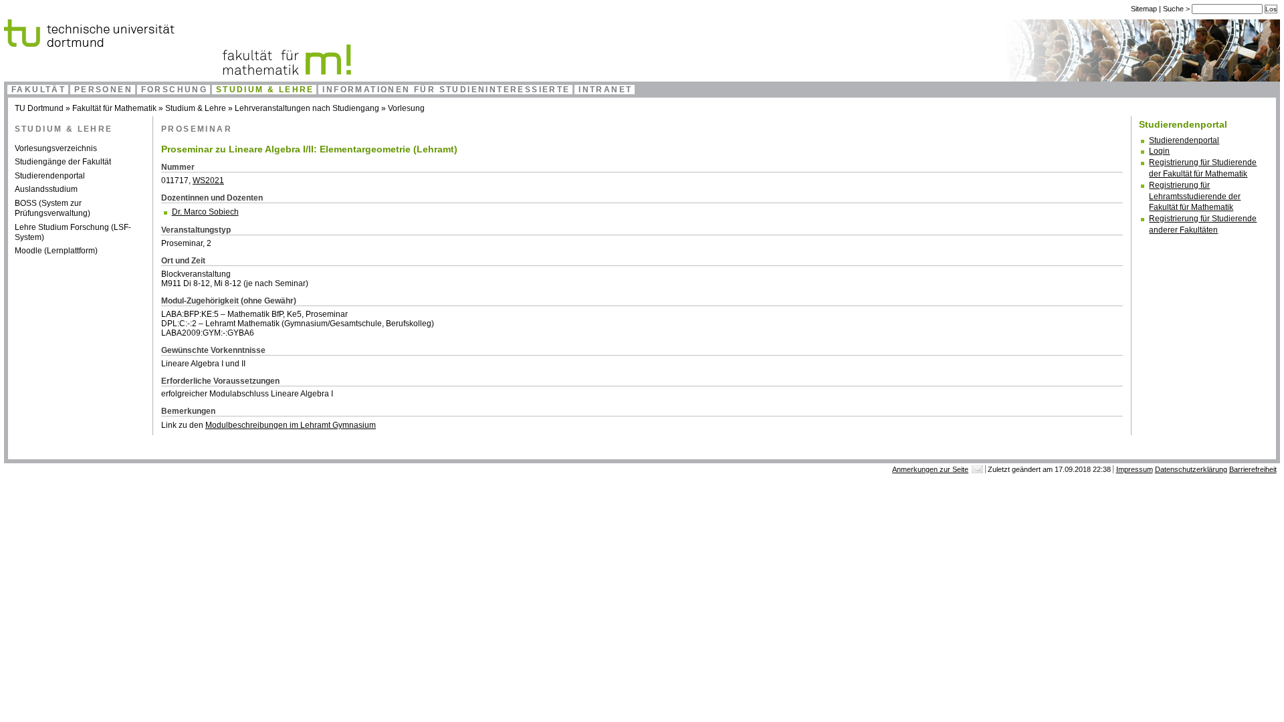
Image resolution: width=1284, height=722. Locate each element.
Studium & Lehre (265, 89)
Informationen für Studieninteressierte (446, 89)
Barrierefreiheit (1253, 469)
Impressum (1134, 469)
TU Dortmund (39, 108)
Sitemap (1144, 9)
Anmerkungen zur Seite (930, 469)
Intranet (605, 89)
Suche (1174, 9)
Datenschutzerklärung (1191, 469)
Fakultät (38, 89)
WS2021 (208, 180)
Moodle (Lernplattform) (56, 250)
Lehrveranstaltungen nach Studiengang (307, 108)
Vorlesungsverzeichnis (56, 148)
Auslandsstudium (46, 189)
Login (1159, 151)
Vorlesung (406, 108)
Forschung (174, 89)
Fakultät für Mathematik (114, 108)
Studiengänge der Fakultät (63, 161)
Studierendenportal (50, 175)
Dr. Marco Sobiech (205, 212)
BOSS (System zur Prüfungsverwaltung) (52, 209)
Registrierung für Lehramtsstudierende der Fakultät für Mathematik (1195, 196)
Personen (103, 89)
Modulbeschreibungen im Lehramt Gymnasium (290, 425)
